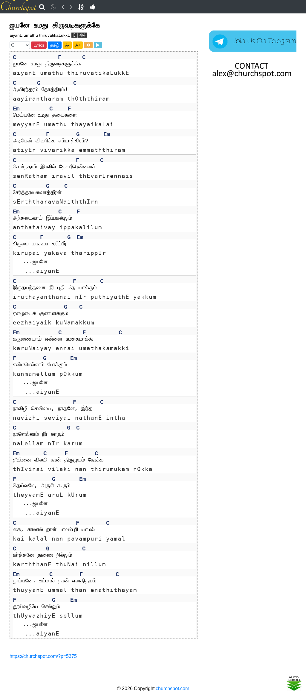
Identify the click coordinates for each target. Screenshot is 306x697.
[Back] (62, 6)
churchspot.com (172, 688)
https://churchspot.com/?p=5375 (43, 656)
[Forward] (71, 6)
